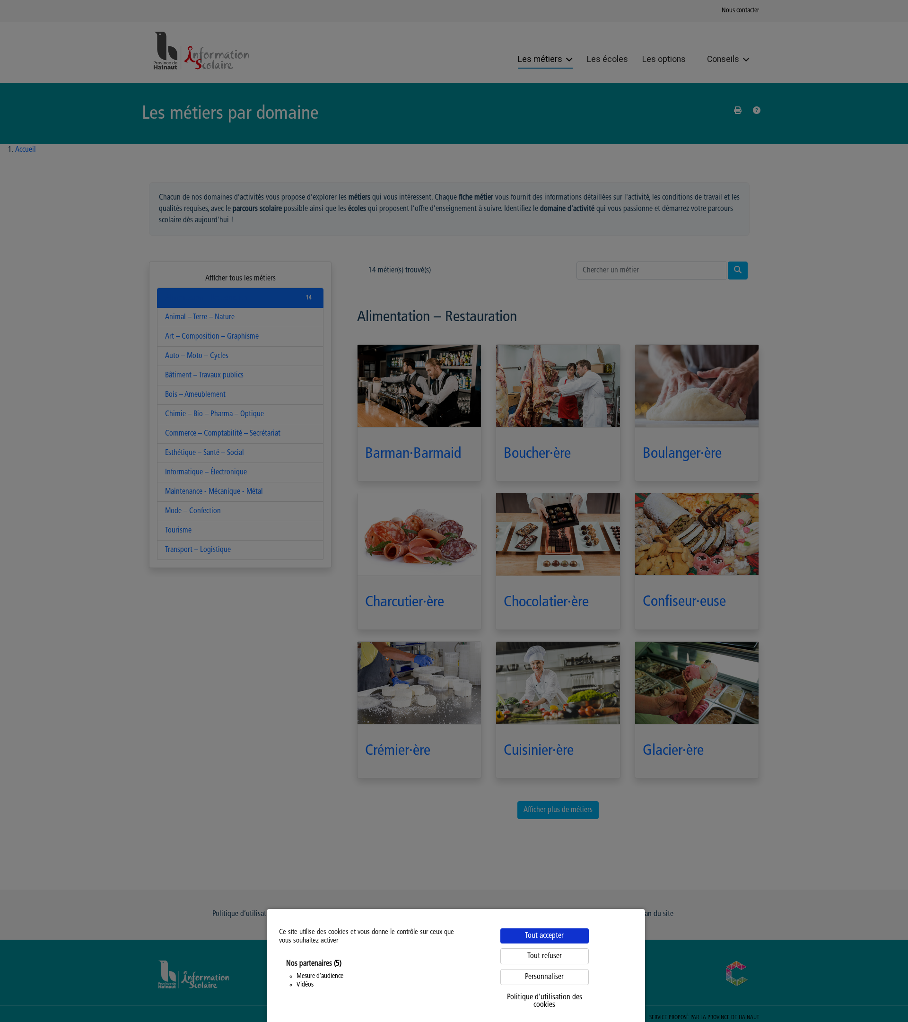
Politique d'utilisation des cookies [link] (544, 1001)
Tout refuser (544, 956)
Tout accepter (544, 936)
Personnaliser (544, 977)
